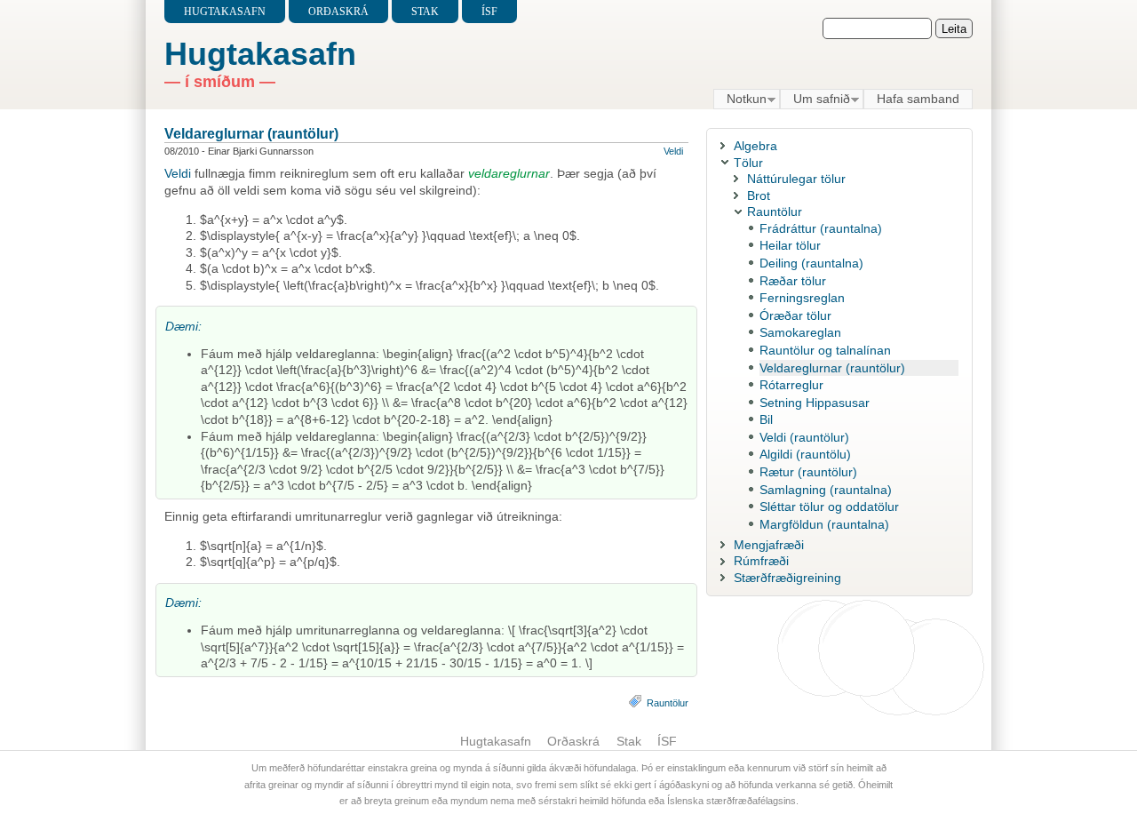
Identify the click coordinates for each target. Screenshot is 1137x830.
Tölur (748, 163)
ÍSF (489, 11)
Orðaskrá (338, 11)
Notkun (740, 100)
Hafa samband (918, 99)
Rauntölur (667, 703)
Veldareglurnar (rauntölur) (251, 133)
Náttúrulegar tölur (796, 179)
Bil (766, 419)
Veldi (673, 151)
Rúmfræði (761, 561)
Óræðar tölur (795, 315)
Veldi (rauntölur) (804, 437)
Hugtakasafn (225, 11)
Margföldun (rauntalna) (824, 524)
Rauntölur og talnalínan (825, 350)
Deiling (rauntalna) (811, 263)
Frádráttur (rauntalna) (820, 228)
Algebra (755, 146)
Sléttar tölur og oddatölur (829, 506)
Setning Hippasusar (814, 402)
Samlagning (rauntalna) (825, 490)
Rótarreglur (791, 385)
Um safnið (815, 100)
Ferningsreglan (802, 298)
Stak (425, 11)
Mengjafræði (769, 545)
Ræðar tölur (792, 281)
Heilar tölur (790, 245)
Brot (758, 195)
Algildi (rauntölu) (805, 454)
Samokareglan (800, 332)
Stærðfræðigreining (787, 578)
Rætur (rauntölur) (808, 472)
